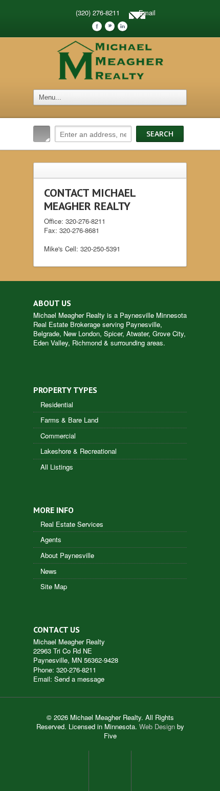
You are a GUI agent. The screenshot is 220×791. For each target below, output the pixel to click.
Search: (41, 134)
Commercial (58, 435)
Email (147, 12)
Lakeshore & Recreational (78, 451)
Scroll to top (110, 770)
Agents (50, 539)
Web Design (157, 726)
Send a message (79, 679)
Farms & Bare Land (69, 420)
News (48, 571)
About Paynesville (67, 555)
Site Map (53, 586)
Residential (56, 404)
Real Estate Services (71, 524)
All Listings (56, 467)
